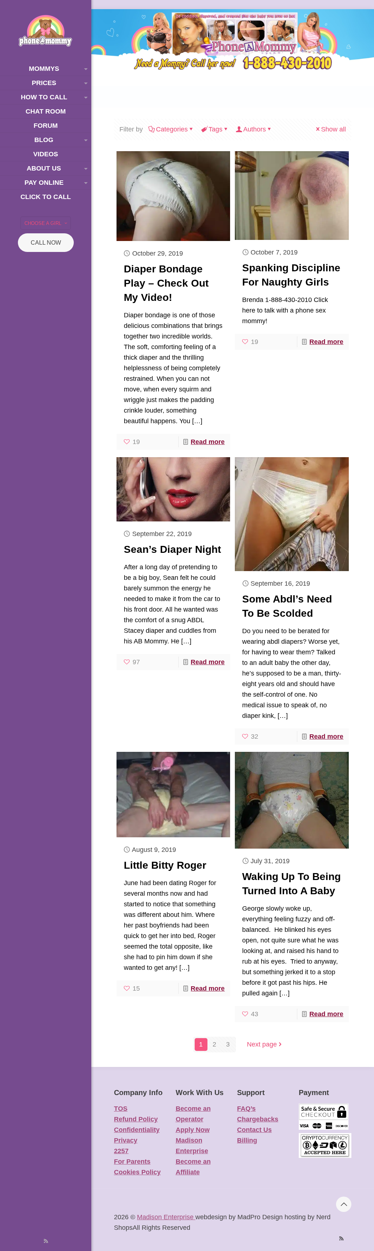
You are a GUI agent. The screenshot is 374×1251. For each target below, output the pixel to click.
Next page (262, 1044)
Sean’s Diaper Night (172, 549)
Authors (254, 129)
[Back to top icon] (343, 1204)
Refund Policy (136, 1119)
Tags (215, 129)
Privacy (125, 1140)
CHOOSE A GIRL (42, 223)
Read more (208, 441)
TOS (120, 1108)
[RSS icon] (46, 1241)
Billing (247, 1140)
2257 (121, 1151)
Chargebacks (257, 1119)
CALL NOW (46, 243)
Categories (172, 129)
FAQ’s (246, 1108)
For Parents (132, 1161)
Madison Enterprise (166, 1217)
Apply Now (193, 1129)
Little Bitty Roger (165, 865)
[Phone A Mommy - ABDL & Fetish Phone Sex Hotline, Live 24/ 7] (45, 30)
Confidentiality (137, 1129)
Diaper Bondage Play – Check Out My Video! (166, 283)
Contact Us (254, 1129)
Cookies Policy (137, 1172)
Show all (333, 129)
